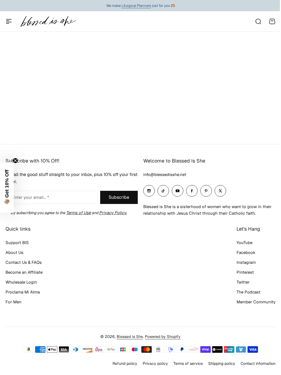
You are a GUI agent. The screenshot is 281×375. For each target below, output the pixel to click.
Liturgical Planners (136, 5)
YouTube (244, 242)
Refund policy (125, 363)
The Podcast (248, 292)
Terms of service (188, 363)
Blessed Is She (130, 336)
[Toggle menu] (9, 21)
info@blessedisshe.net (164, 174)
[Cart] (272, 21)
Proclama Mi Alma (22, 292)
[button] (7, 187)
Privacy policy (155, 363)
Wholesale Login (21, 282)
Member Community (256, 301)
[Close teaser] (15, 160)
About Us (14, 252)
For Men (13, 301)
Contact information (258, 363)
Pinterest (245, 272)
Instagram (246, 262)
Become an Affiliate (24, 272)
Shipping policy (221, 363)
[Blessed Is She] (48, 21)
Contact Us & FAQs (23, 262)
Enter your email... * (30, 197)
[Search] (258, 21)
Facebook (246, 252)
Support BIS (17, 242)
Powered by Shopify (163, 336)
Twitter (243, 282)
